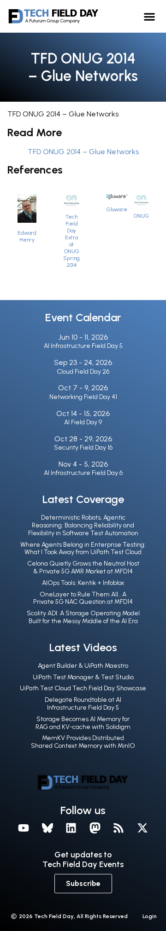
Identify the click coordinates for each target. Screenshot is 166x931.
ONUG (141, 216)
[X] (142, 828)
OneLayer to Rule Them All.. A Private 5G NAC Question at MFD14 (83, 598)
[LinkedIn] (71, 828)
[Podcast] (119, 828)
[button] (150, 16)
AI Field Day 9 (83, 422)
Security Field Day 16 (83, 447)
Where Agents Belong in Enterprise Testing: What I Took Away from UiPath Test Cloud (83, 548)
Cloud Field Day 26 (83, 372)
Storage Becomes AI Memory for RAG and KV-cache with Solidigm (83, 723)
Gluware (117, 209)
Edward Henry (27, 236)
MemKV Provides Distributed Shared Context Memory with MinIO (83, 742)
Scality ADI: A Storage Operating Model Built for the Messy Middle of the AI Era (83, 617)
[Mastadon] (95, 828)
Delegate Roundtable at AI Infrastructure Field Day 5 (83, 703)
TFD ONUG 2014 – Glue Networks (83, 151)
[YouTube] (23, 828)
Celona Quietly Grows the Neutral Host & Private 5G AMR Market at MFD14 (83, 567)
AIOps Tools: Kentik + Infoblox (83, 583)
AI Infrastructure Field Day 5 (83, 346)
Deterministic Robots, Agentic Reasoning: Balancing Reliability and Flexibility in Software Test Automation (83, 525)
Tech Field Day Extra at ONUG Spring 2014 (71, 241)
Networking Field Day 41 (83, 397)
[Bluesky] (47, 828)
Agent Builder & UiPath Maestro (83, 666)
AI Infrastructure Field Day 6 (83, 473)
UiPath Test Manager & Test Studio (83, 677)
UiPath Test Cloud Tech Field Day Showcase (83, 688)
